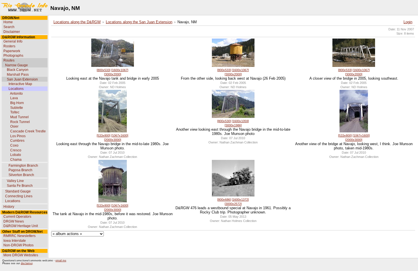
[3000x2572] (233, 204)
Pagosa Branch (20, 170)
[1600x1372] (240, 199)
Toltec (14, 112)
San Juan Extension (22, 79)
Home (8, 22)
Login (407, 22)
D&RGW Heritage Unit (20, 226)
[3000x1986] (233, 125)
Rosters (9, 46)
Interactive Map (20, 84)
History (8, 207)
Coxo (14, 145)
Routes (9, 60)
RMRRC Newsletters (19, 236)
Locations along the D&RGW (77, 22)
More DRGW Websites (20, 255)
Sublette (16, 108)
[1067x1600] (119, 135)
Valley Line (15, 181)
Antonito (16, 94)
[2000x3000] (112, 139)
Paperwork (11, 51)
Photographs (13, 56)
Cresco (15, 150)
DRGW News (13, 221)
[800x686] (224, 199)
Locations (16, 89)
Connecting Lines (18, 196)
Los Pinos (18, 136)
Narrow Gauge (16, 65)
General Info (12, 41)
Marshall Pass (18, 75)
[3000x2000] (112, 74)
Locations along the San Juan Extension (139, 22)
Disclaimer (11, 32)
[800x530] (224, 121)
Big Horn (17, 103)
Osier (14, 126)
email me (60, 260)
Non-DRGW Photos (18, 245)
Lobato (15, 155)
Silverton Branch (21, 175)
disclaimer (26, 263)
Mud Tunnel (19, 117)
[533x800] (103, 135)
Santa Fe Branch (20, 186)
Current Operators (17, 217)
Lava (14, 98)
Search (9, 27)
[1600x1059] (240, 121)
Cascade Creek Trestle (28, 131)
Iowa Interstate (14, 241)
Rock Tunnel (20, 122)
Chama (16, 160)
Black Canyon (17, 70)
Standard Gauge (18, 191)
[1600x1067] (119, 70)
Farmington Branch (23, 166)
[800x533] (103, 70)
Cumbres (17, 141)
